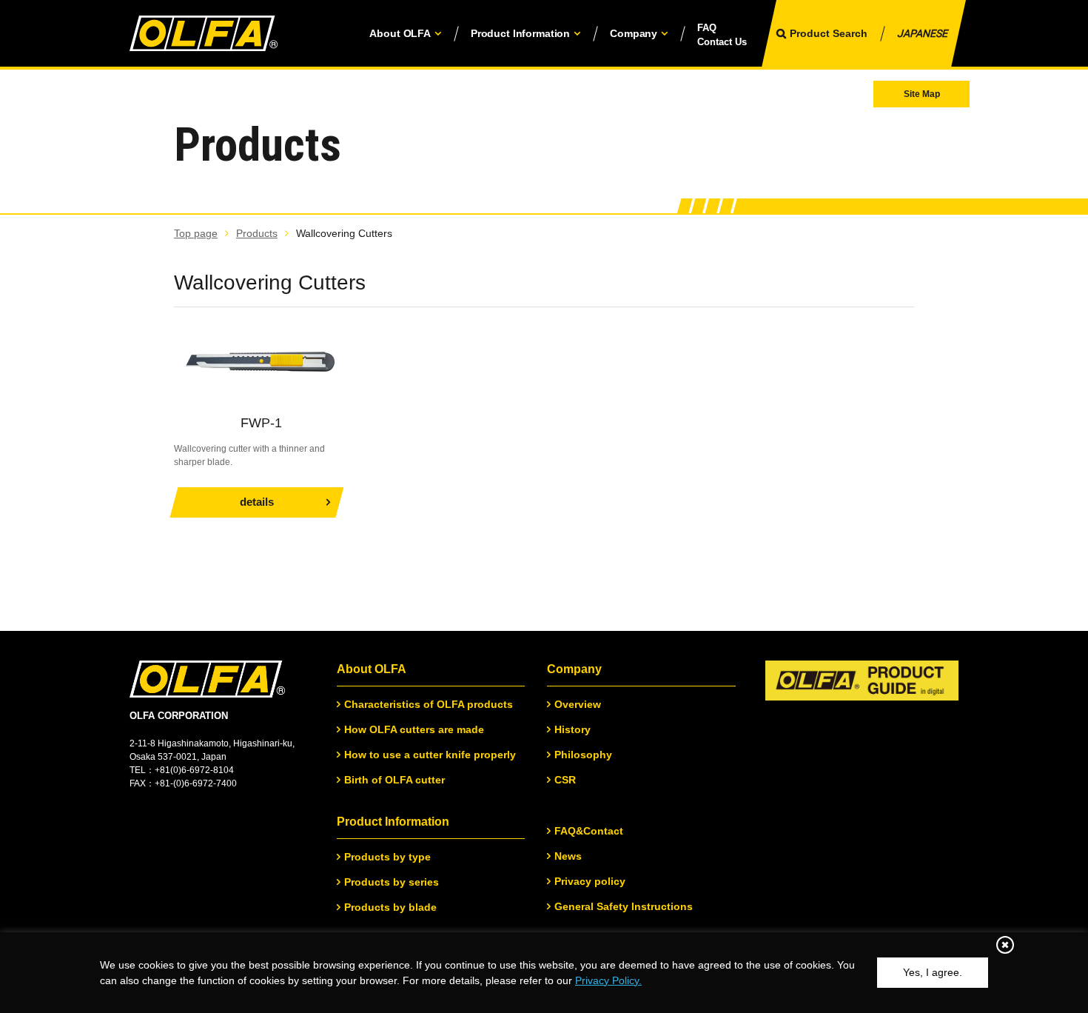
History (572, 729)
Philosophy (583, 754)
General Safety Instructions (623, 906)
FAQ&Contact (588, 831)
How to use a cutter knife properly (430, 754)
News (568, 856)
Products (257, 233)
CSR (565, 780)
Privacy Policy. (608, 980)
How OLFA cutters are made (414, 729)
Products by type (387, 857)
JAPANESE (922, 33)
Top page (196, 233)
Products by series (391, 882)
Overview (577, 704)
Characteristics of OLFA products (428, 704)
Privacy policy (589, 881)
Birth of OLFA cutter (394, 780)
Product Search (828, 33)
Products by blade (390, 907)
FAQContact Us (722, 35)
